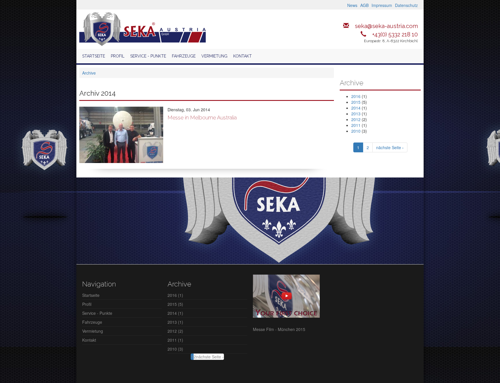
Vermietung (214, 56)
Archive (89, 73)
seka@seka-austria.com (386, 26)
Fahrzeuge (184, 56)
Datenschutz (406, 5)
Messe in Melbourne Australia (202, 117)
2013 (356, 113)
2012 (356, 119)
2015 (356, 102)
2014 (356, 108)
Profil (117, 56)
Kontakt (242, 56)
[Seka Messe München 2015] (286, 295)
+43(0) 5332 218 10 (395, 34)
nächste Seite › (390, 147)
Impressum (382, 5)
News (352, 5)
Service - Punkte (148, 56)
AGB (364, 5)
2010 (356, 131)
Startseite (93, 56)
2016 (356, 96)
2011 (356, 125)
